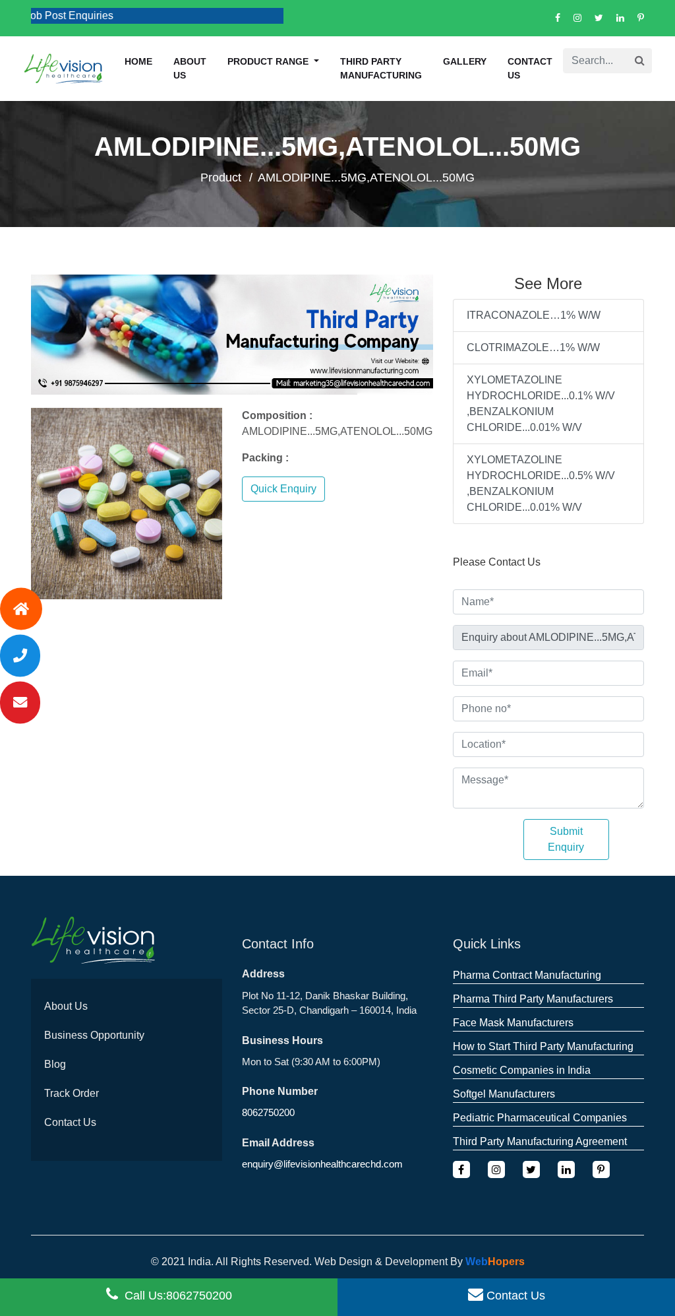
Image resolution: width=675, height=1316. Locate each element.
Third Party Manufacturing (381, 68)
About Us (66, 1006)
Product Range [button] (269, 61)
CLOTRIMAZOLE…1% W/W (533, 347)
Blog (55, 1064)
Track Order (71, 1093)
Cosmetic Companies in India (522, 1070)
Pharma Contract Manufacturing (527, 975)
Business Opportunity (94, 1035)
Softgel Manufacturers (504, 1094)
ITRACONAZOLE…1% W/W (534, 315)
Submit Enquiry (566, 839)
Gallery (464, 61)
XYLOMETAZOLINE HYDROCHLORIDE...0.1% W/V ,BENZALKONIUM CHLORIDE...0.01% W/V (541, 403)
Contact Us (530, 68)
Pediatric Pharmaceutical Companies (540, 1117)
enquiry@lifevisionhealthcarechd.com (322, 1163)
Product (220, 177)
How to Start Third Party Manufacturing (543, 1046)
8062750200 (268, 1112)
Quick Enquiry (283, 488)
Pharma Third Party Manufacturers (533, 998)
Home (138, 61)
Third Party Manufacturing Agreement (540, 1141)
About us (189, 68)
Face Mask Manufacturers (513, 1022)
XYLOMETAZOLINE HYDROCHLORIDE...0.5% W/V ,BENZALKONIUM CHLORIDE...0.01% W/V (541, 483)
